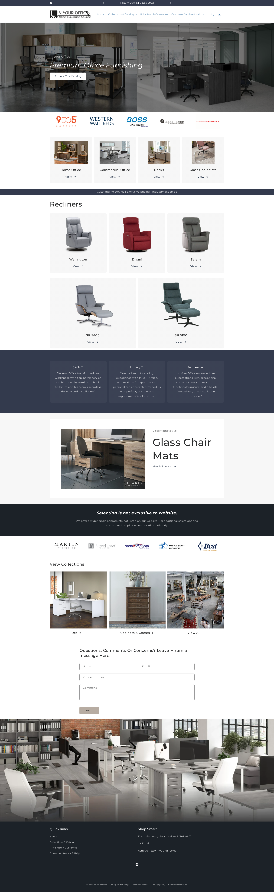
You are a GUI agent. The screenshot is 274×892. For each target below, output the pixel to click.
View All (193, 633)
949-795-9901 (182, 836)
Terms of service (141, 885)
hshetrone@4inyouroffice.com (158, 850)
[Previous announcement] (103, 3)
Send (89, 710)
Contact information (178, 885)
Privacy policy (158, 885)
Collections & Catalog (63, 842)
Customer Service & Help (65, 853)
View (68, 176)
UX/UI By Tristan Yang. (119, 885)
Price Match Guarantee (63, 847)
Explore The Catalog (68, 76)
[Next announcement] (170, 3)
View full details (162, 466)
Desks (76, 633)
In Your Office (100, 885)
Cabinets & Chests (135, 633)
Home (53, 836)
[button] (122, 14)
